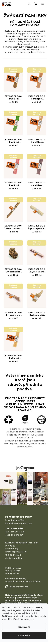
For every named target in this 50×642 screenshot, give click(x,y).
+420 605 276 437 (14, 535)
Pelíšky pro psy (13, 568)
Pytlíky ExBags (13, 571)
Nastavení (24, 627)
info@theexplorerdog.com (18, 523)
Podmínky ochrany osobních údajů (22, 581)
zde (32, 619)
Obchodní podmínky (15, 578)
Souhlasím (24, 635)
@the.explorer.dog (19, 587)
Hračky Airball (12, 573)
